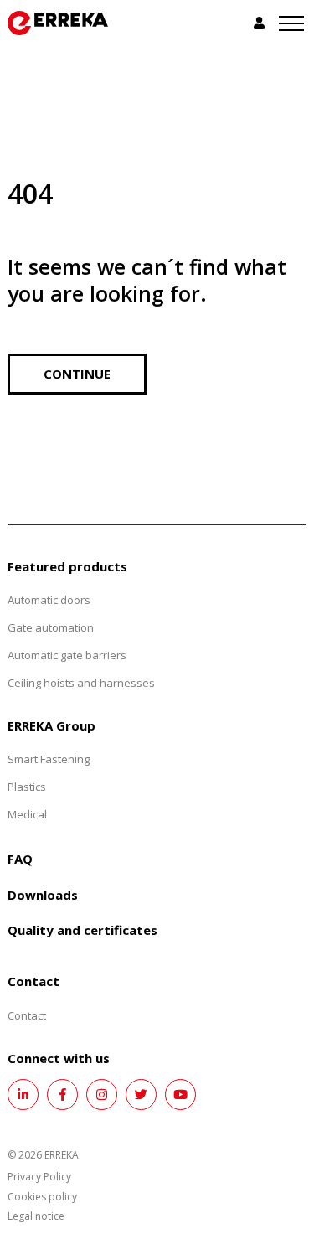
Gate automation (51, 627)
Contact (27, 1015)
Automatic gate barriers (67, 655)
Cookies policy (42, 1197)
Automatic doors (49, 599)
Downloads (43, 894)
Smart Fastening (49, 759)
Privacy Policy (39, 1176)
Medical (27, 814)
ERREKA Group (51, 725)
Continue (77, 373)
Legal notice (36, 1216)
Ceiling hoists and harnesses (81, 682)
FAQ (20, 858)
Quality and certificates (82, 930)
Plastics (27, 786)
